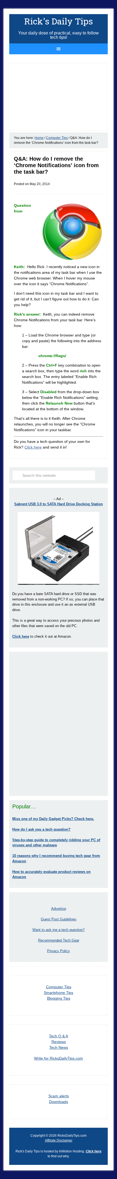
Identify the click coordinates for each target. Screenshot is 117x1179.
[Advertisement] (58, 723)
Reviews (58, 1042)
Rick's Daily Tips (58, 21)
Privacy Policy (58, 951)
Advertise (58, 909)
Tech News (58, 1047)
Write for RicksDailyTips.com (58, 1058)
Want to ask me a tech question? (58, 930)
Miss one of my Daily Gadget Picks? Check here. (53, 819)
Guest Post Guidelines (58, 919)
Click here (33, 447)
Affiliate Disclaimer (58, 1140)
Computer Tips (58, 987)
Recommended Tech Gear (58, 940)
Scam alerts (58, 1096)
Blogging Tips (58, 998)
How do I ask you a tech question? (41, 829)
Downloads (58, 1101)
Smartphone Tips (58, 992)
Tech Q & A (58, 1036)
